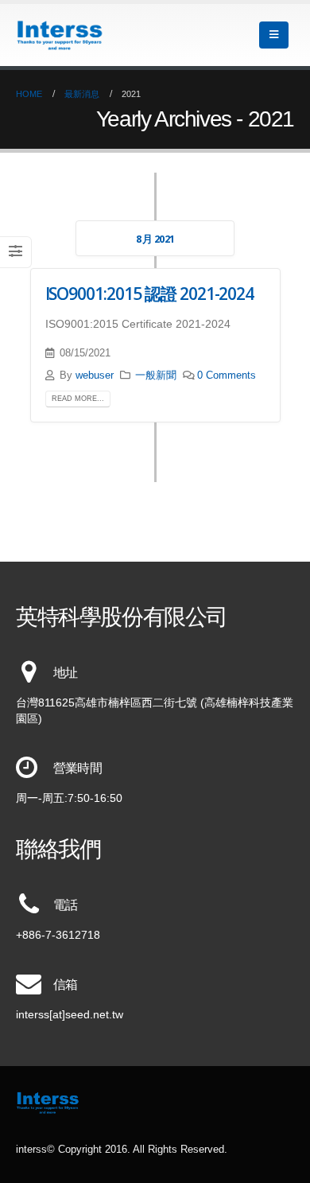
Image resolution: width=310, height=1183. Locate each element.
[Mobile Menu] (274, 35)
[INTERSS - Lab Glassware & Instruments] (59, 35)
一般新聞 (155, 375)
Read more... (78, 399)
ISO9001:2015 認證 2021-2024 (149, 293)
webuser (95, 375)
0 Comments (226, 375)
